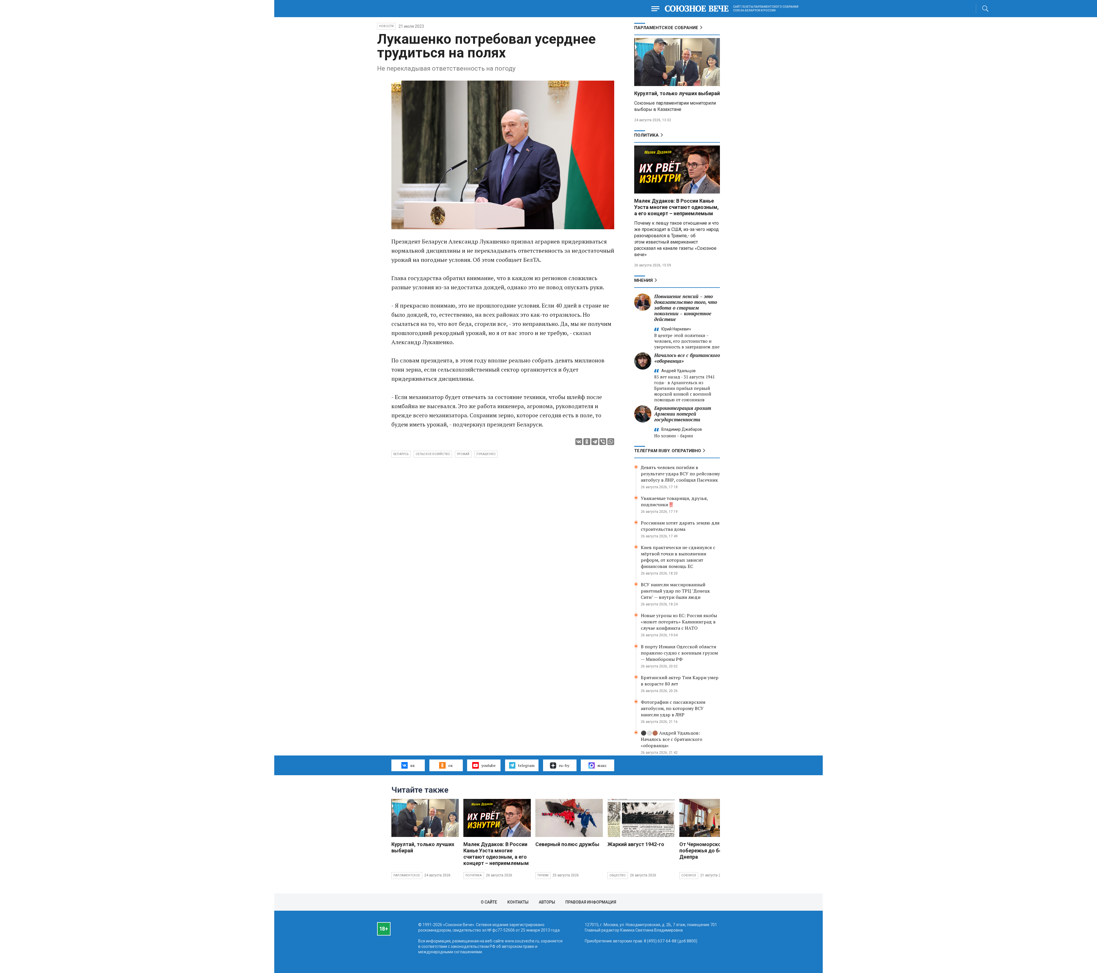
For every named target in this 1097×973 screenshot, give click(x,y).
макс (602, 765)
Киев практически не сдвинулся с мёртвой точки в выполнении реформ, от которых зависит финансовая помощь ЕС (678, 556)
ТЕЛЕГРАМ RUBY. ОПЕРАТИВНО (667, 450)
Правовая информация (590, 902)
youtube (488, 765)
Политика (646, 135)
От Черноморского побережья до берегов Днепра (707, 850)
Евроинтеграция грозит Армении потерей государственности (682, 414)
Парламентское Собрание (666, 27)
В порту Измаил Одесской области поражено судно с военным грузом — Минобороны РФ (679, 652)
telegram (526, 765)
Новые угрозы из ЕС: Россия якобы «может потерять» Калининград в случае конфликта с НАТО (679, 621)
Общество (617, 875)
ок (450, 765)
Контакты (518, 902)
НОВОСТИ (386, 26)
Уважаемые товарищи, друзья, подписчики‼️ (674, 501)
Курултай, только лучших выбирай (677, 93)
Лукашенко (486, 454)
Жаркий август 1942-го (635, 844)
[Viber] (602, 441)
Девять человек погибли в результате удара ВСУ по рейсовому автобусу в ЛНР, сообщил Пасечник (680, 473)
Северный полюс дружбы (567, 844)
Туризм (542, 875)
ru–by (564, 765)
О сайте (489, 902)
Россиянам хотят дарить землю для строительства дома (680, 526)
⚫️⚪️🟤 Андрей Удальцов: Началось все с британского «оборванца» (671, 739)
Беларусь (401, 454)
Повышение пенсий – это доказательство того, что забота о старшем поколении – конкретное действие (685, 307)
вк (412, 765)
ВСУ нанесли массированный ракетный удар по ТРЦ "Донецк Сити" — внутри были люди (675, 590)
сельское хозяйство (433, 454)
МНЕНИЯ (643, 280)
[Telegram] (594, 441)
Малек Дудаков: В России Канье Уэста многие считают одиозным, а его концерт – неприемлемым (676, 207)
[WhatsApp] (610, 441)
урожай (463, 454)
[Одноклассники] (586, 441)
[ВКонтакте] (578, 441)
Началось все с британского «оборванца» (687, 358)
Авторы (547, 902)
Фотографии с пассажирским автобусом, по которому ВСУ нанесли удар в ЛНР (673, 708)
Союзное (688, 875)
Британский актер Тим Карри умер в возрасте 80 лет (679, 680)
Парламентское (406, 875)
